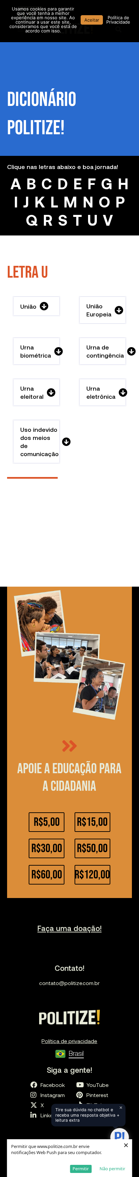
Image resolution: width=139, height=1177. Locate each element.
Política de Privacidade (118, 20)
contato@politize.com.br (69, 983)
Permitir (81, 1169)
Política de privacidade (69, 1041)
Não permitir (112, 1169)
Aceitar (91, 20)
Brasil (76, 1053)
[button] (36, 306)
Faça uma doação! (69, 928)
